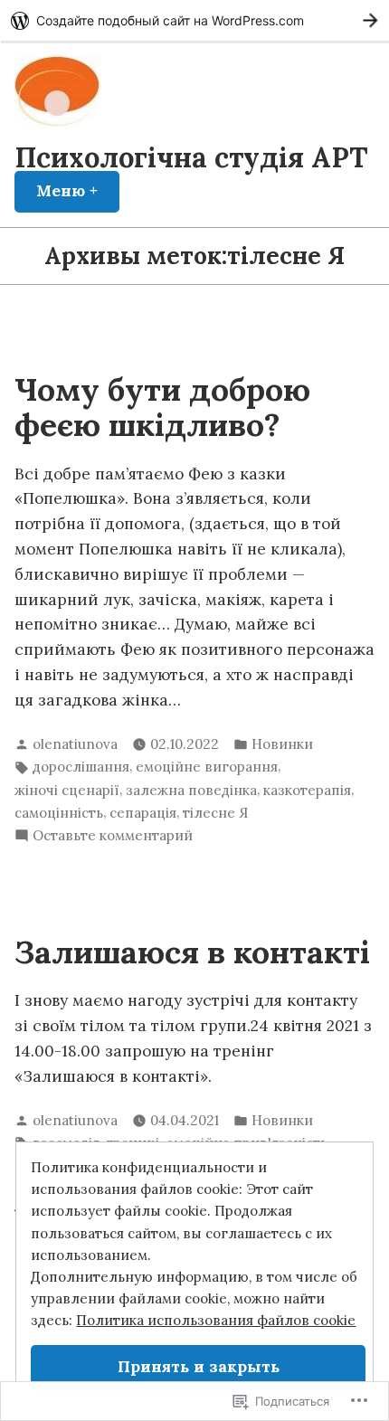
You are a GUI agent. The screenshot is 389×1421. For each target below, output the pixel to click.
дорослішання (81, 766)
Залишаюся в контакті (192, 952)
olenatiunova (75, 744)
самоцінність (58, 812)
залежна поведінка (191, 790)
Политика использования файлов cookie (216, 1320)
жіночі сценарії (66, 790)
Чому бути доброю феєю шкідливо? (162, 407)
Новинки (282, 744)
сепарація (142, 812)
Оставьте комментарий (113, 836)
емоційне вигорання (207, 766)
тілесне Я (215, 812)
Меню (77, 191)
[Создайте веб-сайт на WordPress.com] (194, 20)
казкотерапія (307, 790)
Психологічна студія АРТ (191, 157)
